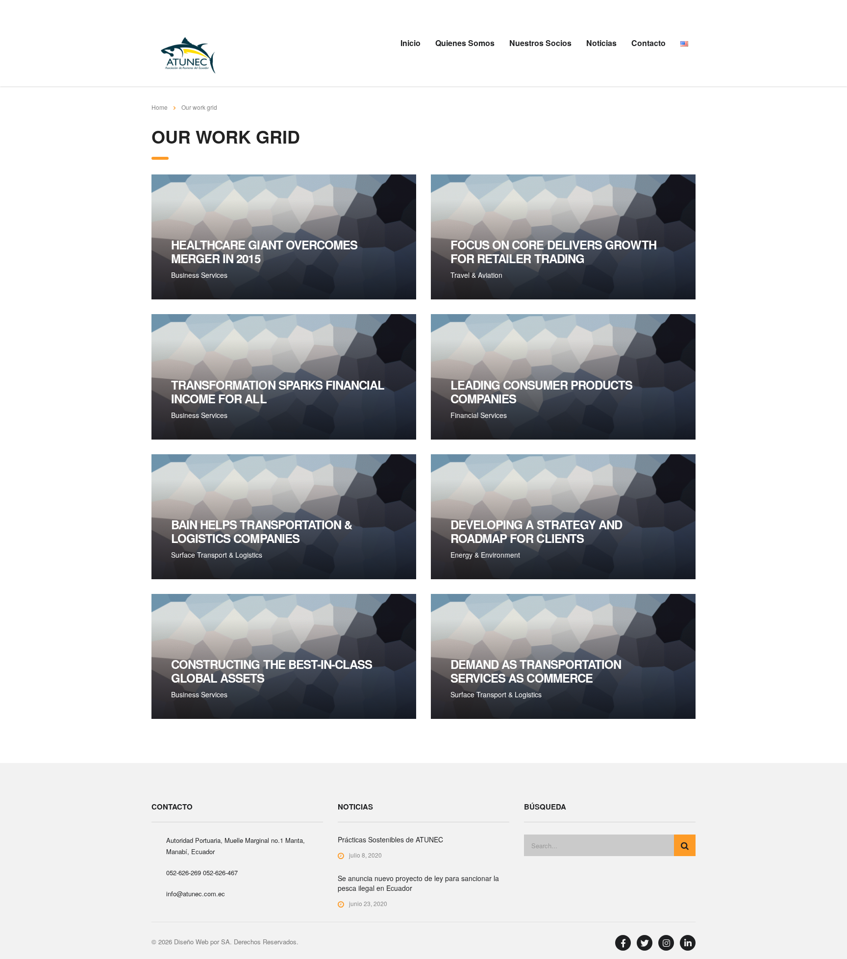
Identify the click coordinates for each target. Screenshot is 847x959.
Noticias (601, 43)
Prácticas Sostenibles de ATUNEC (390, 839)
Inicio (410, 43)
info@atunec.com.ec (195, 893)
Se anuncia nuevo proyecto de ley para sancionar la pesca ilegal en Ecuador (418, 883)
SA (225, 941)
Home (159, 107)
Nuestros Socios (540, 43)
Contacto (648, 43)
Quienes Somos (465, 43)
